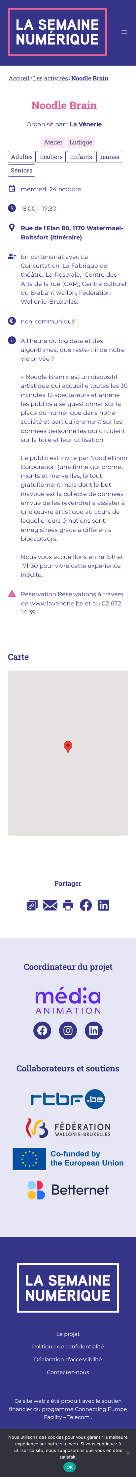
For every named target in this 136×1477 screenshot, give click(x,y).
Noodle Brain (90, 78)
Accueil (19, 78)
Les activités (50, 78)
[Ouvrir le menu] (124, 32)
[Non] (127, 1453)
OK (70, 1467)
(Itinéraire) (66, 237)
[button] (68, 747)
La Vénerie (86, 124)
